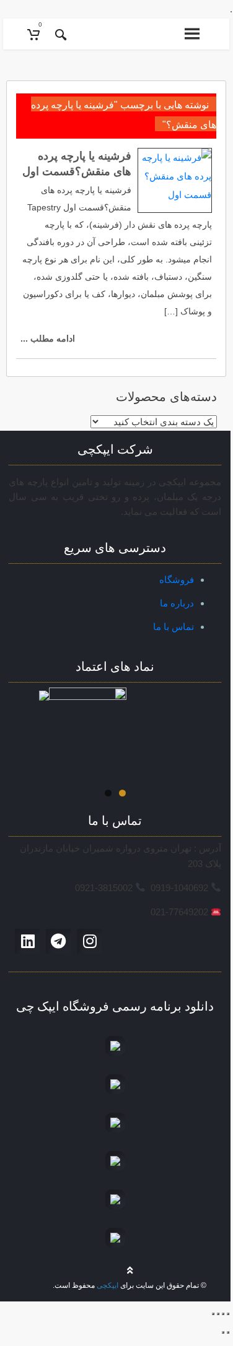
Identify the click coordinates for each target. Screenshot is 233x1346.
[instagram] (90, 941)
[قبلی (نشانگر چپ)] (228, 1332)
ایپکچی (107, 1285)
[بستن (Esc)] (228, 1314)
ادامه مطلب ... (47, 338)
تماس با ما (173, 626)
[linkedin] (28, 941)
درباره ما (177, 603)
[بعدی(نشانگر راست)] (223, 1332)
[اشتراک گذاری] (223, 1314)
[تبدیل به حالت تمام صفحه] (218, 1314)
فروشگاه (176, 579)
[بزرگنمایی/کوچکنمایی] (213, 1314)
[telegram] (58, 941)
